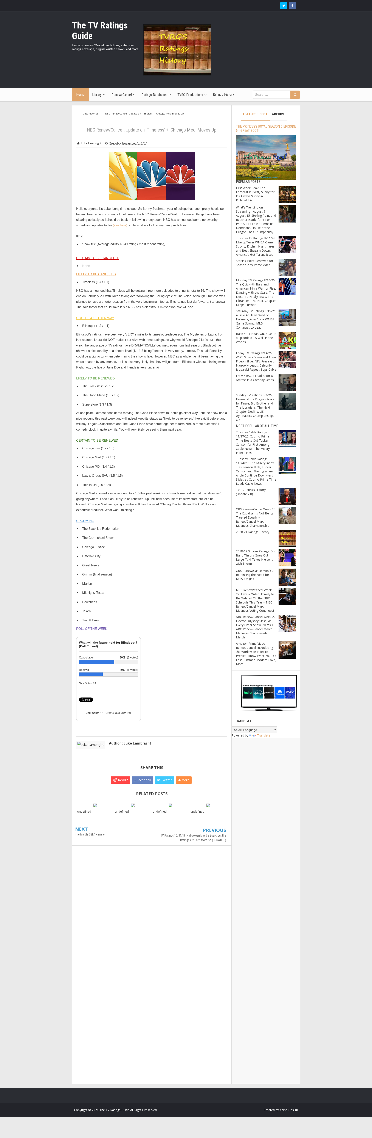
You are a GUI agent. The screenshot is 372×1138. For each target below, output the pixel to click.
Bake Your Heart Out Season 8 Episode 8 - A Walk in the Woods (256, 338)
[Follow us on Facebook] (292, 5)
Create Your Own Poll (118, 713)
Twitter (166, 780)
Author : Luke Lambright (130, 743)
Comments (94, 713)
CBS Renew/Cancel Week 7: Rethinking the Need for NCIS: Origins (255, 575)
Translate (263, 735)
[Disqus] (151, 911)
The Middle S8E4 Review (90, 834)
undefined (84, 811)
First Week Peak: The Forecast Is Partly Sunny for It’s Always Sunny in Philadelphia (255, 194)
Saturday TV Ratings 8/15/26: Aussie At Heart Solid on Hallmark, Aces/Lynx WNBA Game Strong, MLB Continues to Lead (256, 319)
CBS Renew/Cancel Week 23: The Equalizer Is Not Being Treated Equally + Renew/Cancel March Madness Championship (256, 517)
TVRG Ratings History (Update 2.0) (251, 492)
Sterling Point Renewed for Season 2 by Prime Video (254, 263)
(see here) (120, 225)
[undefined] (95, 805)
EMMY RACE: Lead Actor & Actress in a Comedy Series (255, 378)
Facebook (143, 780)
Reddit (122, 780)
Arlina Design (289, 1110)
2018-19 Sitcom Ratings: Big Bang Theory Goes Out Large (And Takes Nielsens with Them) (255, 557)
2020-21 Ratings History (252, 532)
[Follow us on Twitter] (283, 5)
